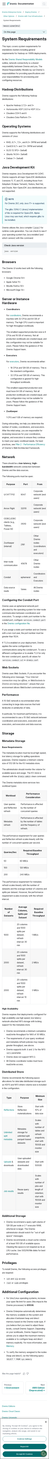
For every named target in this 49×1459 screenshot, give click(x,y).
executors (14, 361)
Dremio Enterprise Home (11, 12)
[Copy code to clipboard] (44, 251)
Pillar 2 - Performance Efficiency (30, 444)
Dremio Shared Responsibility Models (25, 59)
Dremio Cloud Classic (11, 1411)
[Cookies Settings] (43, 1453)
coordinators (15, 315)
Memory (10, 1346)
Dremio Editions (8, 1406)
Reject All (24, 1446)
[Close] (46, 1422)
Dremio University (9, 1418)
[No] (27, 1373)
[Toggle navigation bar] (4, 4)
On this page (10, 32)
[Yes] (24, 1373)
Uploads (7, 1162)
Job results (9, 1191)
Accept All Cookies (24, 1454)
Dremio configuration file (18, 623)
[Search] (44, 4)
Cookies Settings (24, 1439)
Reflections (9, 1110)
